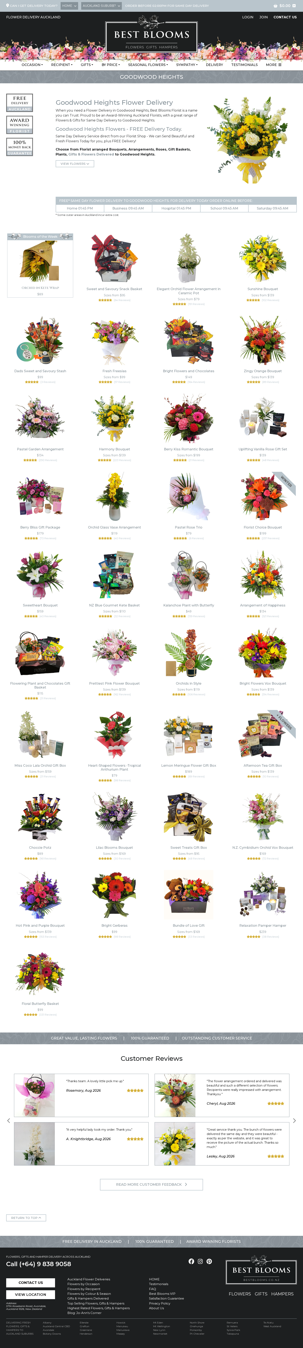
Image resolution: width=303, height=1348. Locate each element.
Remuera (232, 1322)
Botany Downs (52, 1333)
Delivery (214, 65)
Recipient (60, 65)
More (272, 65)
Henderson (86, 1333)
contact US (285, 17)
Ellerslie (84, 1322)
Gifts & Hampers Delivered (88, 1298)
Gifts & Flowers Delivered (91, 154)
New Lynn (159, 1330)
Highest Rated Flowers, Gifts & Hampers (98, 1308)
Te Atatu (268, 1322)
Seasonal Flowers (147, 65)
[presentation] (9, 1121)
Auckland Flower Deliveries (88, 1279)
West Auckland (272, 1326)
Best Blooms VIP (162, 1294)
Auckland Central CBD (56, 1326)
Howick (120, 1322)
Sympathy (185, 65)
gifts (261, 1293)
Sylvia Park (233, 1330)
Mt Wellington (161, 1326)
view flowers (73, 164)
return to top (24, 1218)
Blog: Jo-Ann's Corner (84, 1313)
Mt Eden (158, 1322)
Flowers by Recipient (83, 1289)
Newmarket (160, 1333)
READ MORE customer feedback (149, 1184)
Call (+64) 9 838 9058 (38, 1264)
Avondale (48, 1330)
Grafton (84, 1326)
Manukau (122, 1326)
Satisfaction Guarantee (166, 1298)
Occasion (31, 65)
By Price (109, 65)
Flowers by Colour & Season (89, 1294)
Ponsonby (196, 1330)
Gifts (86, 65)
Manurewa (122, 1330)
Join (264, 17)
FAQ (152, 1289)
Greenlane (86, 1330)
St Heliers (232, 1326)
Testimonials (244, 65)
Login (247, 17)
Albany (47, 1322)
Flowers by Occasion (83, 1284)
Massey (120, 1333)
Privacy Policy (159, 1303)
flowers (240, 1293)
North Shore (197, 1322)
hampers (282, 1293)
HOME (154, 1279)
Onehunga (196, 1326)
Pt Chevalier (197, 1333)
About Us (156, 1308)
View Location (30, 1295)
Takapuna (233, 1333)
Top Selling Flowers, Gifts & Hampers (95, 1303)
